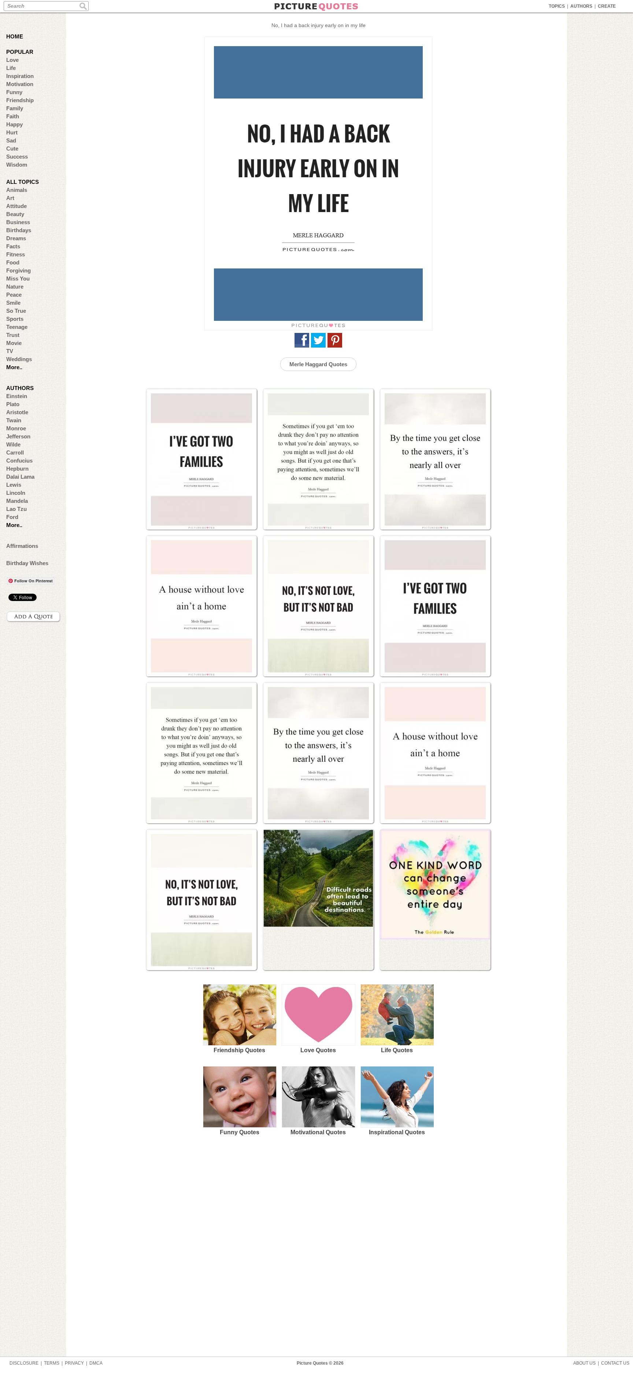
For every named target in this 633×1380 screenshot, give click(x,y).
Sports (14, 319)
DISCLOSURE (24, 1363)
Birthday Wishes (27, 563)
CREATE (607, 6)
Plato (12, 404)
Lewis (13, 485)
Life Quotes (397, 1050)
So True (16, 311)
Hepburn (17, 468)
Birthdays (18, 230)
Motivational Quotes (318, 1132)
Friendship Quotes (239, 1050)
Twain (13, 420)
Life (11, 68)
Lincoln (15, 493)
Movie (14, 343)
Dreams (16, 238)
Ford (12, 517)
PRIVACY (74, 1363)
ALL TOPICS (22, 182)
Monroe (16, 428)
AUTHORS (581, 6)
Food (12, 262)
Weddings (19, 359)
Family (14, 108)
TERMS (51, 1363)
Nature (14, 286)
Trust (12, 335)
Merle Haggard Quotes (318, 364)
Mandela (17, 501)
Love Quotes (318, 1050)
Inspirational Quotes (397, 1132)
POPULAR (19, 52)
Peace (14, 295)
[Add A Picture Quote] (33, 616)
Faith (12, 116)
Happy (14, 124)
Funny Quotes (239, 1132)
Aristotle (17, 412)
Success (17, 156)
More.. (14, 367)
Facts (13, 246)
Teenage (16, 327)
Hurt (12, 132)
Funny (14, 92)
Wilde (13, 444)
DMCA (96, 1363)
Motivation (19, 84)
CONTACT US (615, 1363)
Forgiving (18, 270)
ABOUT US (584, 1363)
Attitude (16, 206)
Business (18, 222)
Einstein (16, 396)
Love (12, 60)
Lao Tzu (16, 509)
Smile (13, 303)
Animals (16, 190)
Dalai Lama (20, 477)
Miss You (18, 278)
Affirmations (22, 546)
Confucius (19, 460)
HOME (14, 36)
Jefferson (18, 436)
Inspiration (20, 76)
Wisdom (16, 165)
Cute (12, 148)
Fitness (15, 254)
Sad (11, 140)
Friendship (20, 100)
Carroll (15, 452)
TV (9, 351)
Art (10, 198)
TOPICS (557, 6)
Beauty (15, 214)
